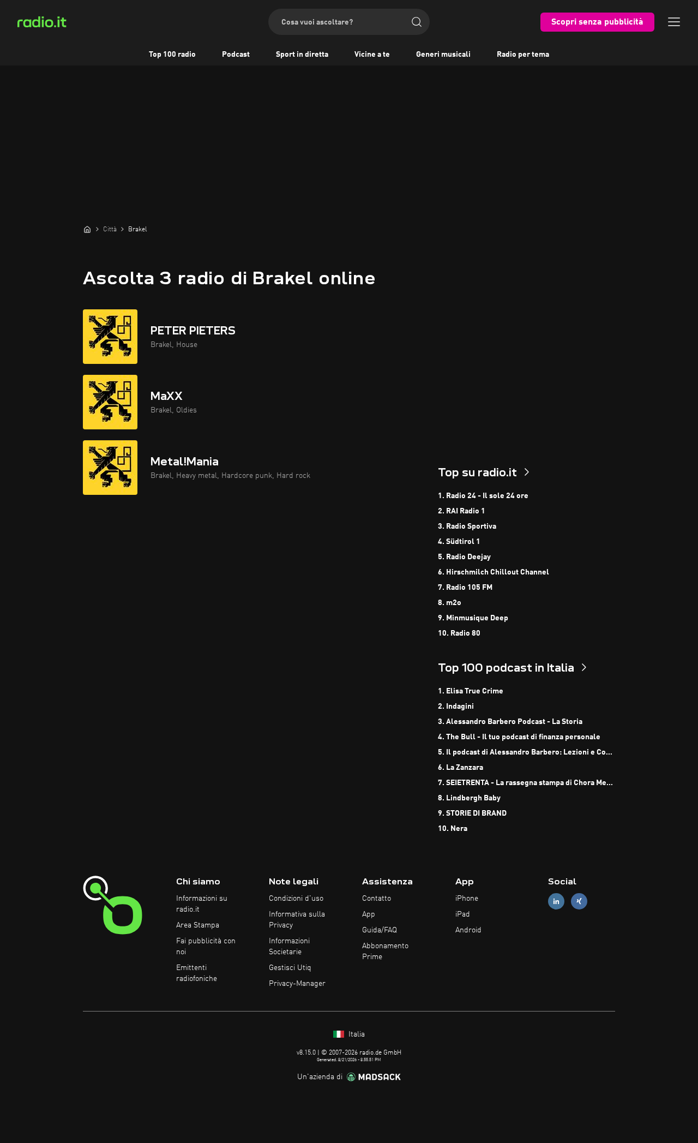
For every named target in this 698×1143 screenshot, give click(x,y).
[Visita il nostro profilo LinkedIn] (556, 901)
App (368, 914)
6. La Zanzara (460, 767)
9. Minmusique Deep (473, 618)
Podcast (236, 54)
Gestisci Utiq (290, 968)
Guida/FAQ (379, 930)
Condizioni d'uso (296, 898)
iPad (462, 914)
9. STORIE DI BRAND (472, 813)
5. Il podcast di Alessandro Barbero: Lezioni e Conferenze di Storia (526, 752)
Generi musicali (443, 54)
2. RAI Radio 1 (461, 511)
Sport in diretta (302, 54)
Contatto (376, 898)
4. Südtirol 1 (459, 542)
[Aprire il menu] (674, 21)
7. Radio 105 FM (465, 587)
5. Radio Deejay (464, 557)
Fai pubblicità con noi (206, 946)
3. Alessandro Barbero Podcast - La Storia (510, 722)
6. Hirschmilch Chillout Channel (493, 572)
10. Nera (452, 829)
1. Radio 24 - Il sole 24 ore (483, 496)
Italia (355, 1034)
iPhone (466, 898)
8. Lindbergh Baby (469, 798)
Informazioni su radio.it (201, 904)
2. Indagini (456, 706)
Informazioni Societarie (289, 946)
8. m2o (449, 603)
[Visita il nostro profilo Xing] (579, 901)
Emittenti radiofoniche (196, 973)
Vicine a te (372, 54)
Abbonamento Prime (385, 951)
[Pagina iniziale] (87, 229)
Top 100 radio (172, 54)
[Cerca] (416, 21)
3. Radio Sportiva (467, 526)
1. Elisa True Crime (470, 691)
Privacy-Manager (297, 984)
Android (468, 930)
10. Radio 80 (459, 633)
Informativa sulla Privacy (297, 920)
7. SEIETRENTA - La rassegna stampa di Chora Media (526, 783)
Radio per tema (523, 54)
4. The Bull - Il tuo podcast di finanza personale (519, 737)
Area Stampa (197, 925)
